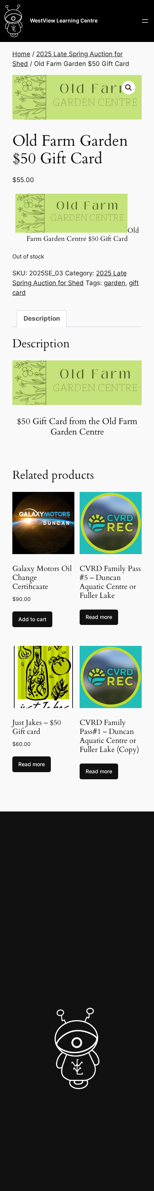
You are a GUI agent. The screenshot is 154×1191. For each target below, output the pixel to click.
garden (114, 283)
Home (21, 54)
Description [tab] (42, 318)
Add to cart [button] (32, 619)
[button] (128, 87)
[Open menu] (145, 20)
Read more (99, 617)
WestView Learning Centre (64, 20)
